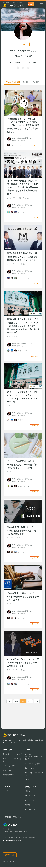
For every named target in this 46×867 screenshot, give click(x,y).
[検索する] (36, 4)
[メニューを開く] (42, 4)
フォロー (26, 82)
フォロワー (36, 82)
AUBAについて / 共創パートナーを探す (16, 831)
